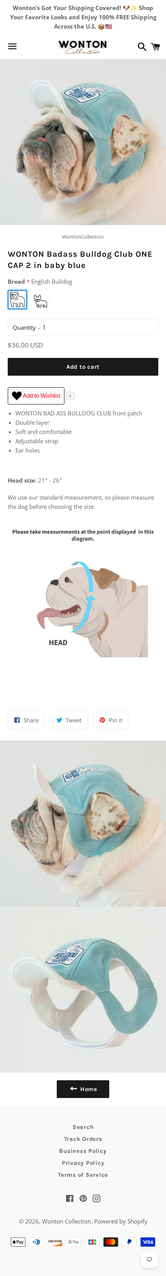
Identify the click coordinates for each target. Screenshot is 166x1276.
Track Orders (83, 1138)
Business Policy (83, 1150)
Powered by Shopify (120, 1221)
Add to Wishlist (41, 395)
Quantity (24, 327)
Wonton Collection (66, 1221)
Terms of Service (83, 1174)
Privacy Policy (83, 1162)
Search (83, 1126)
